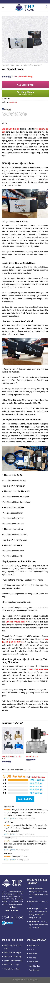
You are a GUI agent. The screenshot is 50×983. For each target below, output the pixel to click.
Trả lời (6, 818)
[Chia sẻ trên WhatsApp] (4, 114)
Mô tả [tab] (4, 123)
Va (31, 949)
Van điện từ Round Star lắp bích (11, 757)
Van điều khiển (26, 65)
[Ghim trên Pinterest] (21, 114)
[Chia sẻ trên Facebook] (8, 114)
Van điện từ (38, 65)
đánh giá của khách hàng (35, 777)
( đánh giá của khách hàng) (22, 77)
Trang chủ (5, 65)
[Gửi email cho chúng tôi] (12, 917)
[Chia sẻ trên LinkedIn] (25, 114)
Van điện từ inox (32, 756)
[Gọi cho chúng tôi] (17, 917)
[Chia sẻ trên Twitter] (12, 114)
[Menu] (3, 7)
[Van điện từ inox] (37, 740)
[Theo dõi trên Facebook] (4, 917)
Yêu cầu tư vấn (25, 85)
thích (13, 818)
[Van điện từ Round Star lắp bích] (13, 740)
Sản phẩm (15, 65)
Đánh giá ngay (25, 799)
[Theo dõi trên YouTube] (21, 917)
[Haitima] (6, 109)
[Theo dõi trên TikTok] (8, 917)
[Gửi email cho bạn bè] (16, 114)
